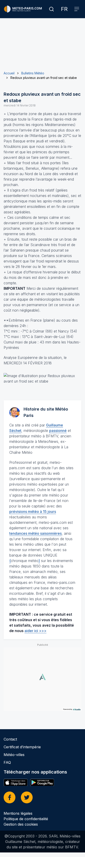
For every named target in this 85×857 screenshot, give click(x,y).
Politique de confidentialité (26, 819)
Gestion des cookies (21, 824)
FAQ (7, 762)
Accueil (9, 73)
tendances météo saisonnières (35, 533)
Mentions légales (18, 813)
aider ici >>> (35, 630)
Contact (10, 739)
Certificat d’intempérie (22, 747)
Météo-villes (14, 754)
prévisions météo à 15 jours (32, 511)
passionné (58, 430)
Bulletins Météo (32, 73)
